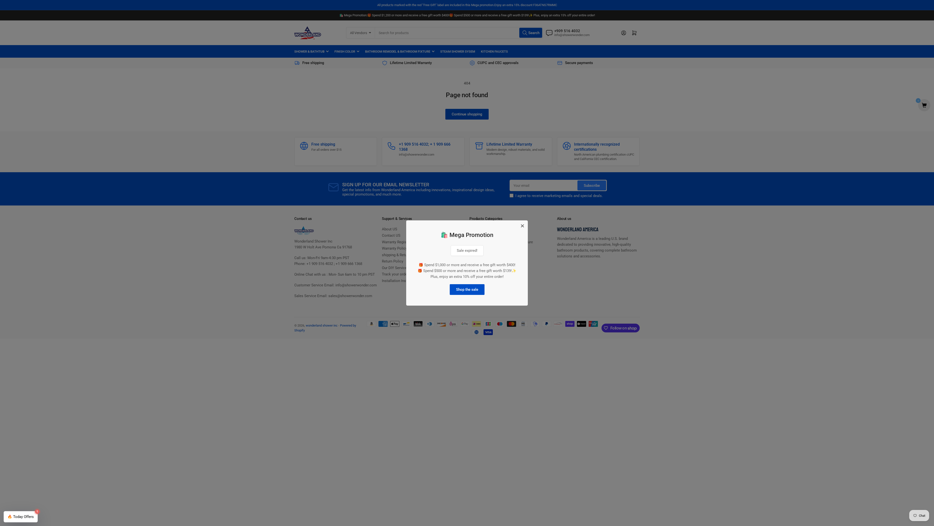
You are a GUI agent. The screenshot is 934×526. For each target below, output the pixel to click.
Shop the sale (467, 289)
